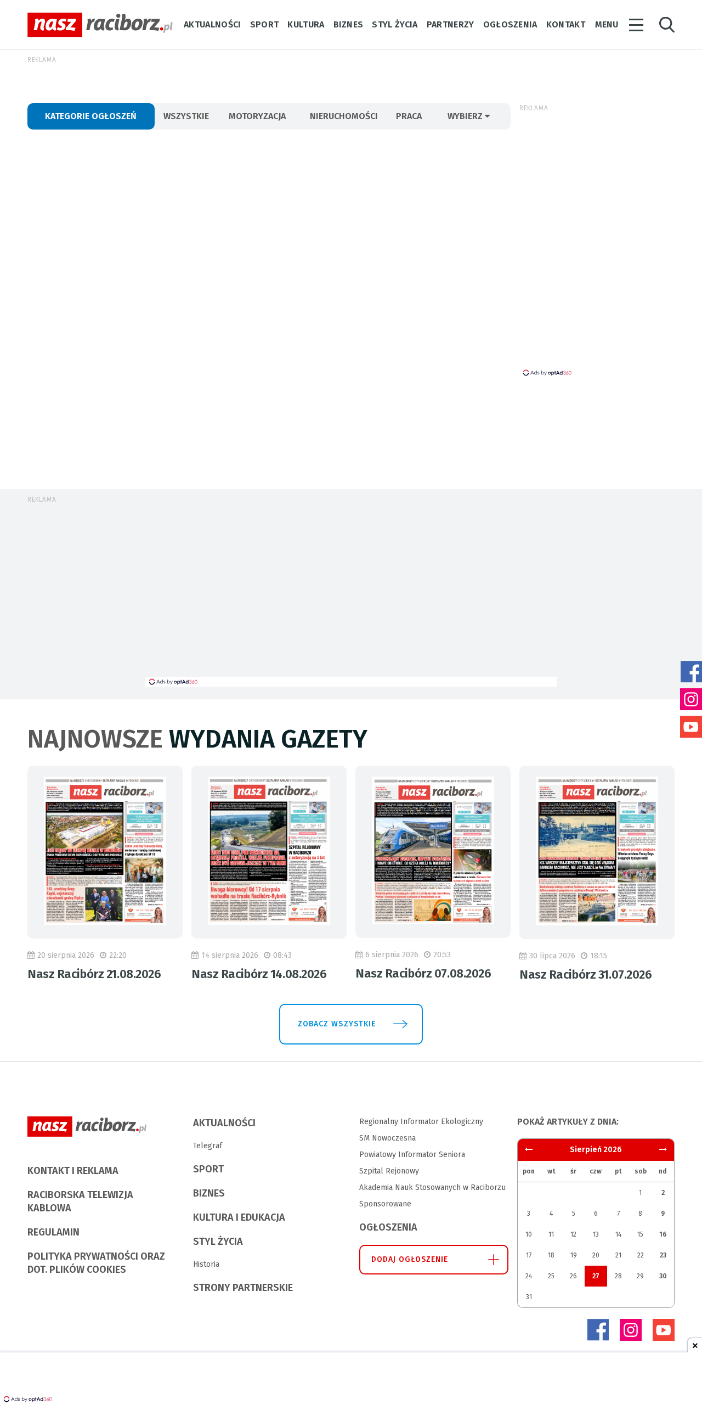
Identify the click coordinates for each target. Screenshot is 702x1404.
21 (618, 1255)
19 (573, 1255)
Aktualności (212, 24)
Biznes (348, 24)
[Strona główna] (100, 25)
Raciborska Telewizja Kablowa (80, 1201)
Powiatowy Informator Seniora (412, 1154)
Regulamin (53, 1232)
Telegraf (207, 1145)
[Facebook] (598, 1330)
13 (596, 1234)
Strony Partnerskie (243, 1288)
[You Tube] (664, 1330)
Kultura (305, 24)
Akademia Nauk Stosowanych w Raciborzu (432, 1187)
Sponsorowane (385, 1204)
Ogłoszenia (510, 24)
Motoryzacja (257, 116)
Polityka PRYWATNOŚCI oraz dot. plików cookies (96, 1263)
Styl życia (394, 24)
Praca (409, 116)
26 (573, 1276)
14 (618, 1234)
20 (595, 1255)
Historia (206, 1264)
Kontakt (565, 24)
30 (663, 1276)
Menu (606, 24)
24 (528, 1276)
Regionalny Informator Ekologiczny (421, 1121)
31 (529, 1297)
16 (662, 1234)
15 (640, 1234)
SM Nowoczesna (387, 1138)
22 (640, 1255)
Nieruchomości (344, 116)
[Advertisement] (351, 594)
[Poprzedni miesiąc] (663, 1149)
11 (551, 1234)
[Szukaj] (667, 25)
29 (640, 1276)
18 (551, 1255)
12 (573, 1234)
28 (618, 1276)
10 (528, 1234)
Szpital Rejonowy (389, 1171)
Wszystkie (186, 116)
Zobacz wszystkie (337, 1024)
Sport (264, 24)
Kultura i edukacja (239, 1217)
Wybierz (466, 116)
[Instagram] (631, 1330)
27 (595, 1276)
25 (551, 1276)
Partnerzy (450, 24)
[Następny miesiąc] (529, 1149)
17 (528, 1255)
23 (663, 1255)
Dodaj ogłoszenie (410, 1259)
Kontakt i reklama (72, 1171)
